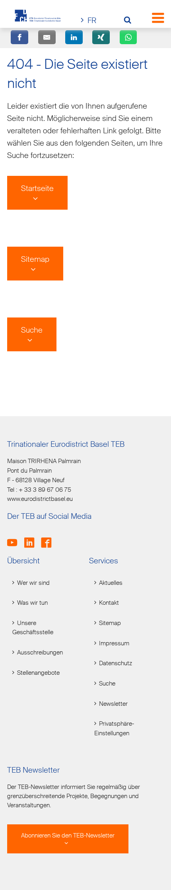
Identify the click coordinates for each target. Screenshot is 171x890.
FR (91, 20)
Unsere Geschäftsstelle (32, 627)
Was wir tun (32, 603)
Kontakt (109, 603)
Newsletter (113, 704)
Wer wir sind (33, 583)
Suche (32, 330)
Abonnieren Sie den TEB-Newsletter (68, 835)
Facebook (48, 538)
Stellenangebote (38, 673)
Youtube (15, 538)
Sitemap (35, 259)
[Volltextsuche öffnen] (131, 20)
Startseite (37, 188)
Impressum (114, 643)
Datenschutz (115, 663)
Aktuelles (110, 583)
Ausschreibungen (40, 652)
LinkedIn (32, 538)
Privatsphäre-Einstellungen (114, 728)
